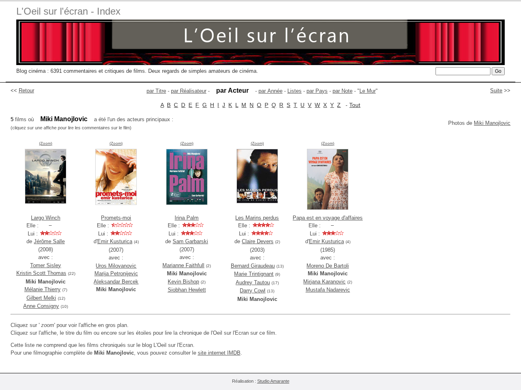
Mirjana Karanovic (324, 282)
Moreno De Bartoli (327, 266)
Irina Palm (187, 218)
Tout (354, 105)
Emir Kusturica (114, 241)
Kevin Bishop (183, 282)
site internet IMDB (219, 353)
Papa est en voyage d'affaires (328, 218)
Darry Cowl (252, 291)
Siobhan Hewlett (187, 290)
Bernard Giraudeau (253, 266)
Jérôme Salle (49, 241)
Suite (496, 90)
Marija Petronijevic (116, 273)
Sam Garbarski (190, 241)
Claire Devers (258, 241)
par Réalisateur (188, 91)
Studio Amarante (273, 381)
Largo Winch (45, 218)
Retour (26, 90)
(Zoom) (45, 143)
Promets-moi (116, 218)
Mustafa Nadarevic (328, 290)
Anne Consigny (41, 306)
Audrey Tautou (253, 282)
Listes (294, 91)
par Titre (156, 91)
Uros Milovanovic (116, 266)
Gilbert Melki (41, 298)
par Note (342, 91)
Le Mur (367, 91)
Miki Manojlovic (492, 123)
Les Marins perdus (257, 218)
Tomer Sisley (45, 265)
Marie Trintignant (254, 274)
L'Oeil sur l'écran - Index (68, 11)
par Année (270, 91)
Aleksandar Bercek (116, 282)
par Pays (317, 91)
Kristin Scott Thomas (41, 273)
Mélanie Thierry (42, 289)
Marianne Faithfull (183, 265)
